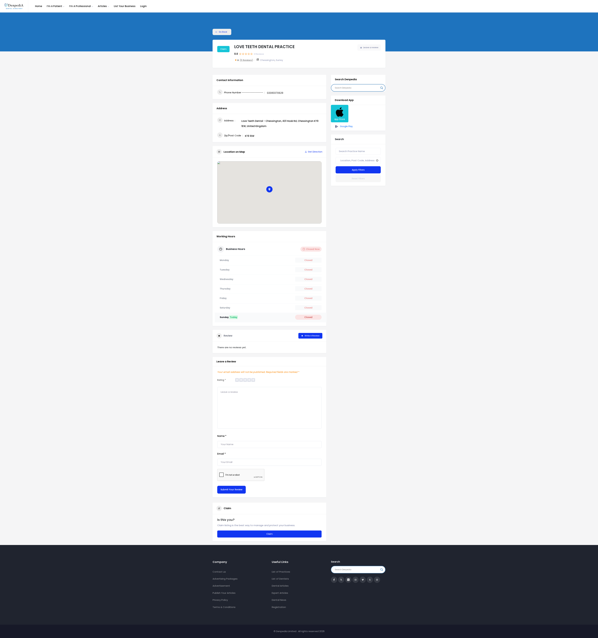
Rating (221, 380)
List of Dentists (280, 578)
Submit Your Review (231, 489)
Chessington (267, 60)
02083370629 (275, 93)
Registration (279, 607)
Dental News (279, 600)
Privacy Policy (220, 600)
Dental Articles (280, 585)
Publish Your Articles (224, 593)
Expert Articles (280, 593)
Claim (223, 49)
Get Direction (315, 151)
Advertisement (221, 585)
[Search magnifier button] (382, 88)
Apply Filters (358, 169)
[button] (269, 189)
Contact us (219, 571)
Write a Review (312, 335)
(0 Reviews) (246, 60)
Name (221, 436)
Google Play (346, 126)
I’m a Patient (54, 6)
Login (143, 6)
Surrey (279, 60)
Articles (102, 6)
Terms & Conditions (224, 607)
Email (221, 453)
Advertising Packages (225, 578)
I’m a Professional (80, 6)
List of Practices (281, 571)
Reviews (259, 54)
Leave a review (370, 47)
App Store (339, 119)
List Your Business (124, 6)
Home (38, 6)
